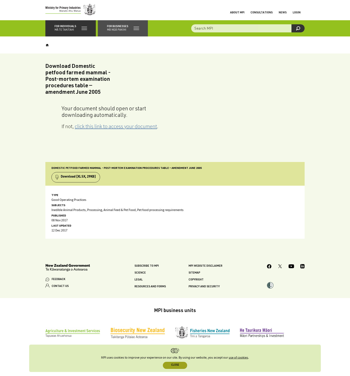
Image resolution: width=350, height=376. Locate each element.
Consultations (262, 12)
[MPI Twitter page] (280, 266)
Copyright (196, 279)
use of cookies (238, 358)
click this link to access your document (116, 126)
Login (297, 12)
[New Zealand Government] (67, 268)
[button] (70, 28)
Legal (138, 279)
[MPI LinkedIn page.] (302, 267)
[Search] (298, 28)
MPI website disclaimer (205, 266)
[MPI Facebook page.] (269, 267)
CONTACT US (60, 286)
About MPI (237, 12)
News (283, 12)
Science (140, 273)
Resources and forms (150, 286)
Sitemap (194, 273)
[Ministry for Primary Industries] (70, 10)
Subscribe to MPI (146, 266)
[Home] (47, 45)
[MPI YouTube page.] (291, 266)
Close (175, 365)
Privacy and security (204, 286)
